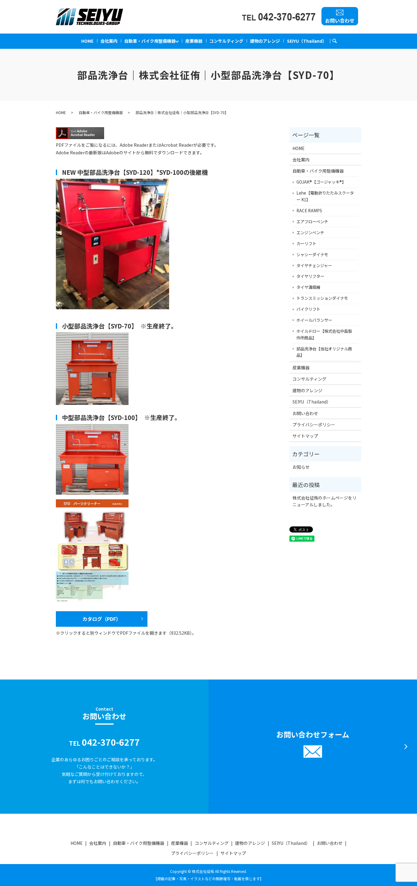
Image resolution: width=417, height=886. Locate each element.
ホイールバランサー (314, 320)
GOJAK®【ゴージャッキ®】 (321, 182)
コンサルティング (226, 41)
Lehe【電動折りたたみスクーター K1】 (325, 196)
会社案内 (109, 41)
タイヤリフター (310, 276)
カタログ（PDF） (101, 618)
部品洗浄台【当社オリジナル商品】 (324, 352)
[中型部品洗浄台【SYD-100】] (92, 459)
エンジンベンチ (310, 232)
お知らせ (301, 467)
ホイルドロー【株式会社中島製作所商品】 (324, 334)
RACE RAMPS (309, 210)
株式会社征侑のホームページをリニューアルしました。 (324, 501)
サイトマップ (305, 436)
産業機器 (193, 41)
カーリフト (306, 243)
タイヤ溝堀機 (308, 287)
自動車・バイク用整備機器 (150, 41)
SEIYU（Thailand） (307, 41)
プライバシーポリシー (313, 424)
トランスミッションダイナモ (322, 298)
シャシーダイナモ (312, 254)
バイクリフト (308, 309)
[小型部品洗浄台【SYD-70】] (92, 368)
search (337, 40)
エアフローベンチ (312, 221)
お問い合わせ (339, 20)
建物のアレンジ (265, 41)
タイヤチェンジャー (314, 265)
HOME (87, 41)
